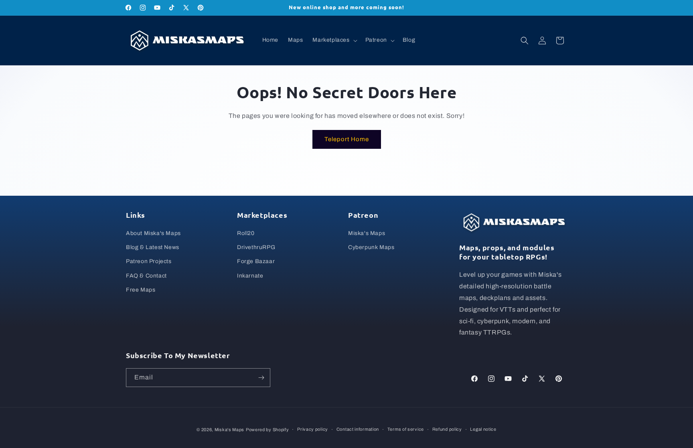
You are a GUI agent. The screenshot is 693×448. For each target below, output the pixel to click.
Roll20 (246, 233)
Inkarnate (250, 276)
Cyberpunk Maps (371, 247)
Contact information (357, 429)
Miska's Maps (366, 233)
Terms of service (405, 429)
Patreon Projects (149, 262)
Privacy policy (312, 429)
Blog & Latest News (152, 247)
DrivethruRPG (256, 247)
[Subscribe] (261, 377)
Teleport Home (346, 139)
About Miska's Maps (153, 233)
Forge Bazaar (256, 262)
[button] (334, 40)
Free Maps (140, 290)
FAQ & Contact (146, 276)
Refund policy (447, 429)
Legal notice (483, 429)
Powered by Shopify (267, 429)
